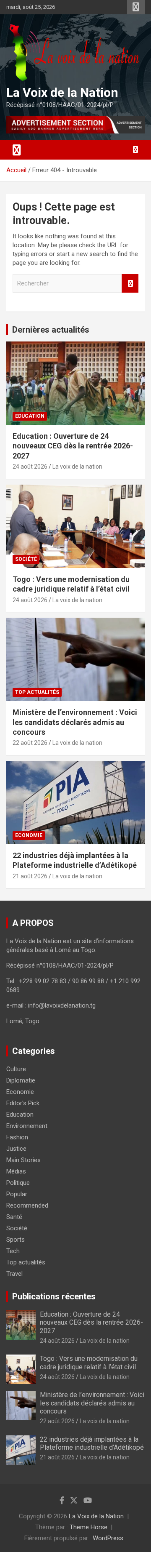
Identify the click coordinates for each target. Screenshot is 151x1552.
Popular (16, 1194)
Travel (14, 1273)
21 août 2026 (30, 876)
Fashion (17, 1137)
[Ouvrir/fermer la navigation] (16, 150)
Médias (16, 1171)
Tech (13, 1251)
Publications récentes (54, 1296)
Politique (18, 1183)
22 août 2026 (30, 742)
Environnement (26, 1126)
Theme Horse (88, 1527)
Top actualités (37, 692)
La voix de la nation (77, 466)
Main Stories (23, 1160)
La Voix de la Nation (62, 92)
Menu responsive (136, 7)
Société (26, 559)
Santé (14, 1217)
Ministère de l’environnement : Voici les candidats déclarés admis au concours (75, 722)
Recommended (27, 1205)
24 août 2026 (30, 466)
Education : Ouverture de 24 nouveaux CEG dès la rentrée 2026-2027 (73, 446)
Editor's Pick (22, 1103)
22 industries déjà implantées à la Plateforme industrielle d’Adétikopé (92, 1443)
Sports (15, 1239)
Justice (16, 1148)
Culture (16, 1069)
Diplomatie (20, 1080)
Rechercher (130, 283)
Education (29, 416)
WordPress (108, 1538)
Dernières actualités (50, 330)
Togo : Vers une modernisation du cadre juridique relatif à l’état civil (89, 1363)
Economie (28, 835)
